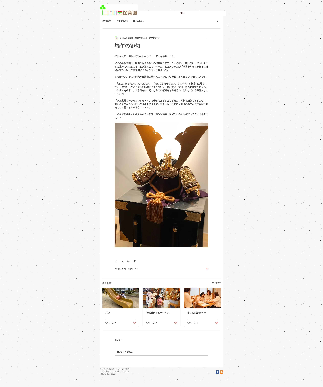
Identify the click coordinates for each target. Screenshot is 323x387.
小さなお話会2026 (196, 312)
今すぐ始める (122, 21)
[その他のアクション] (206, 38)
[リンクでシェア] (134, 261)
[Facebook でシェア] (116, 261)
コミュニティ (138, 21)
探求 (107, 312)
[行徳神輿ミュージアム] (161, 298)
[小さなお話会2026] (202, 298)
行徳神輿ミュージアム (157, 312)
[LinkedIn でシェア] (128, 261)
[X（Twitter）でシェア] (122, 261)
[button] (217, 21)
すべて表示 (216, 283)
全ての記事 (107, 21)
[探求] (120, 298)
